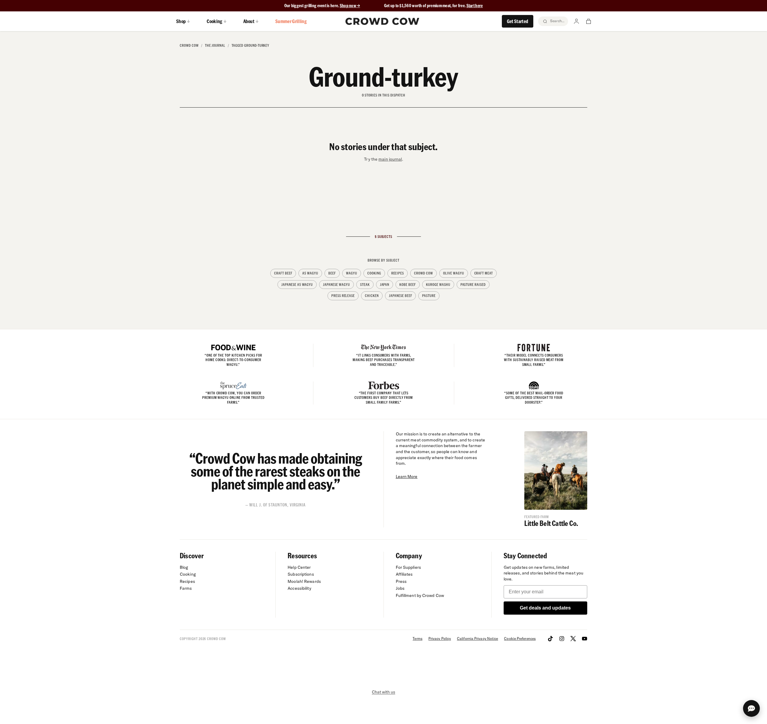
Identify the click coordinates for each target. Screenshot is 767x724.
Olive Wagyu (453, 273)
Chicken (372, 295)
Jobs (400, 588)
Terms (417, 638)
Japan (384, 284)
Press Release (343, 295)
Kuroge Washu (438, 284)
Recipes (397, 273)
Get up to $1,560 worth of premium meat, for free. (433, 5)
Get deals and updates (545, 607)
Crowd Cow (189, 45)
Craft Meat (483, 273)
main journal (390, 159)
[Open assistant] (751, 708)
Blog (184, 567)
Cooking (374, 273)
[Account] (576, 21)
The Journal (215, 45)
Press (401, 581)
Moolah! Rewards (304, 581)
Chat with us (383, 692)
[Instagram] (561, 638)
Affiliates (404, 574)
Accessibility (299, 588)
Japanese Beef (400, 295)
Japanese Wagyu (336, 284)
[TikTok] (550, 638)
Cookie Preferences (520, 638)
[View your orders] (588, 21)
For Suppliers (408, 567)
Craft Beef (283, 273)
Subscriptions (301, 574)
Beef (332, 273)
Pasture (429, 295)
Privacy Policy (439, 638)
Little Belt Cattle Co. (551, 523)
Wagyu (351, 273)
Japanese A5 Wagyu (297, 284)
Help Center (299, 567)
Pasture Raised (473, 284)
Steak (365, 284)
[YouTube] (584, 638)
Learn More (407, 476)
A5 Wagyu (310, 273)
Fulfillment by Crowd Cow (420, 595)
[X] (573, 638)
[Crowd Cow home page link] (382, 21)
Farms (186, 588)
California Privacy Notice (477, 638)
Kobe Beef (407, 284)
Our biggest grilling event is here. (312, 5)
